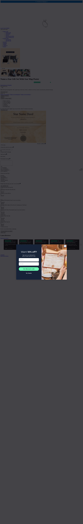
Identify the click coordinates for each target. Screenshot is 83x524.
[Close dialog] (65, 246)
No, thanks (29, 273)
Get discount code (29, 269)
